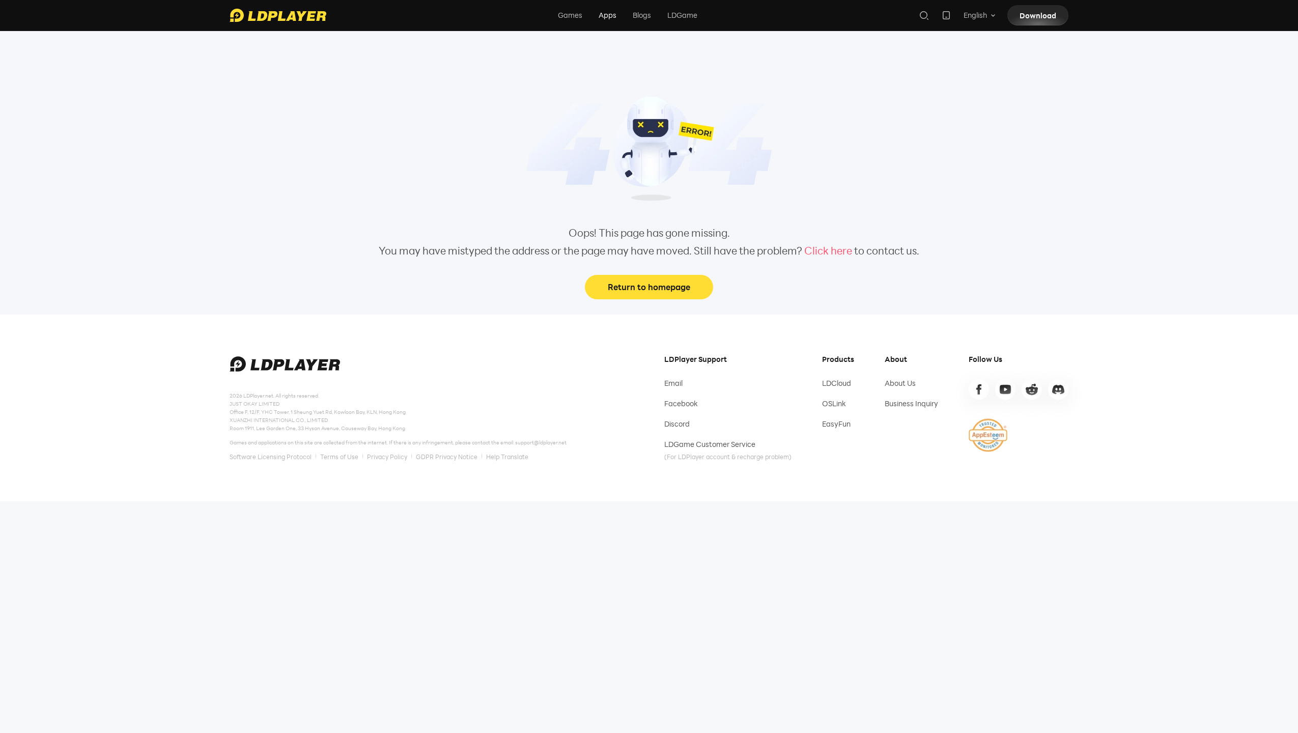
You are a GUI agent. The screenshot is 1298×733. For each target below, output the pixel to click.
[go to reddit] (1032, 389)
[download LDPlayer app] (946, 15)
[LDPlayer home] (278, 15)
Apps (607, 15)
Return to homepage (649, 286)
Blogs (642, 15)
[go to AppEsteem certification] (988, 435)
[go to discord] (1058, 389)
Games (570, 15)
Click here (828, 250)
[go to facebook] (979, 389)
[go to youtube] (1005, 389)
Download (1038, 15)
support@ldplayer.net (541, 442)
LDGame (682, 15)
